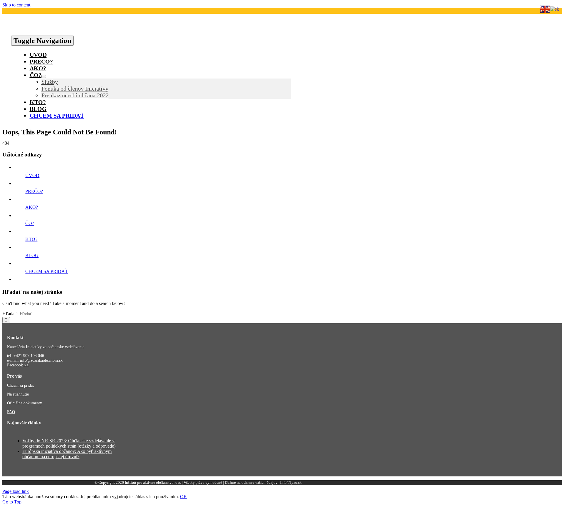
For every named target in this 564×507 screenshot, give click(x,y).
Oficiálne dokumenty (24, 403)
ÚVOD (32, 175)
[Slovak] (555, 8)
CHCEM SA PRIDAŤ (46, 271)
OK (183, 496)
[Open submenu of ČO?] (43, 76)
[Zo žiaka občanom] (113, 32)
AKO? (31, 207)
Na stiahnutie (18, 394)
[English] (545, 8)
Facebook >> (18, 365)
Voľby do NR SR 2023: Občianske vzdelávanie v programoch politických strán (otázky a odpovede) (68, 443)
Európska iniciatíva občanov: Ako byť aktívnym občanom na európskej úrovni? (67, 454)
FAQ (11, 412)
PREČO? (34, 191)
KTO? (31, 239)
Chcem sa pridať (20, 385)
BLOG (31, 255)
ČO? (29, 223)
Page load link (15, 491)
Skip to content (16, 4)
